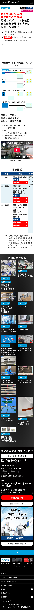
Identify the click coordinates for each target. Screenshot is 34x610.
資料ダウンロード (17, 504)
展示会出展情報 (6, 585)
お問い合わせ (17, 497)
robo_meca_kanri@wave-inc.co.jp (17, 484)
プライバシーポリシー (9, 577)
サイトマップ (6, 601)
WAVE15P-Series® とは (9, 581)
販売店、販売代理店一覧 (17, 543)
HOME (3, 573)
